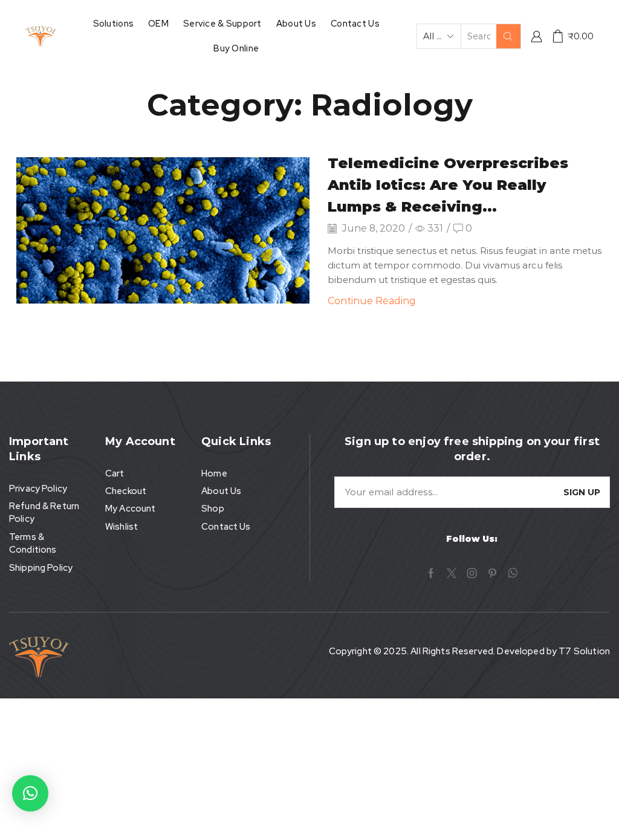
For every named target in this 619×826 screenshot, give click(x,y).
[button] (30, 793)
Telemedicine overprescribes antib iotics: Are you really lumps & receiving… (448, 184)
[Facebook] (431, 573)
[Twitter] (451, 573)
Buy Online (236, 48)
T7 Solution (584, 651)
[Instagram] (472, 573)
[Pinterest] (492, 573)
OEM (158, 23)
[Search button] (508, 36)
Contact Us (355, 23)
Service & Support (222, 23)
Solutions (113, 23)
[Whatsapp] (513, 573)
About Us (296, 23)
